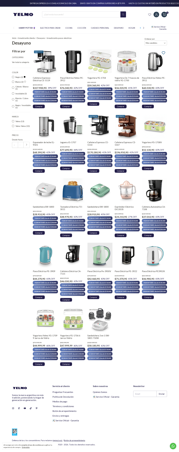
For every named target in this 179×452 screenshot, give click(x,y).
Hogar (132, 28)
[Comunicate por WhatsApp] (173, 446)
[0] (164, 14)
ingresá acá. (57, 440)
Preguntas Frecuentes (62, 392)
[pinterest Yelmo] (37, 408)
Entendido (26, 447)
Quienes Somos (100, 392)
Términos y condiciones (63, 406)
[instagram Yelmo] (13, 408)
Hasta (20, 140)
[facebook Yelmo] (19, 408)
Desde (14, 140)
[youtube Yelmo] (25, 408)
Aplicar (27, 145)
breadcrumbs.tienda (26, 38)
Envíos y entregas (60, 415)
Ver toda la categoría (20, 62)
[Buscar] (123, 14)
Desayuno (119, 28)
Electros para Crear (50, 28)
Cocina (68, 28)
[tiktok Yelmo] (31, 408)
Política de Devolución (63, 397)
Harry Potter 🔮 (27, 28)
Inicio (14, 38)
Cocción (81, 28)
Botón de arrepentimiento (64, 411)
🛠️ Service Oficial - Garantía (65, 420)
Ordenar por (149, 39)
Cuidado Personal (100, 28)
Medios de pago (59, 401)
